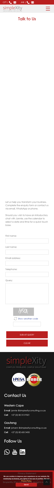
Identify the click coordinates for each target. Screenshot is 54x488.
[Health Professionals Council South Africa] (19, 379)
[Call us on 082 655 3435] (28, 2)
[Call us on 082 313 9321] (10, 2)
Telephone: (11, 269)
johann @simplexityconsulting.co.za (28, 427)
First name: (11, 236)
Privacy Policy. (26, 481)
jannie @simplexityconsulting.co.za (28, 410)
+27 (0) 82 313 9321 (20, 414)
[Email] (15, 2)
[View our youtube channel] (15, 451)
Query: (9, 280)
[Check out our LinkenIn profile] (22, 451)
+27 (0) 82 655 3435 (20, 432)
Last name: (11, 247)
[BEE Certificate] (34, 379)
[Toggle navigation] (48, 8)
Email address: (12, 258)
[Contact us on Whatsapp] (7, 451)
